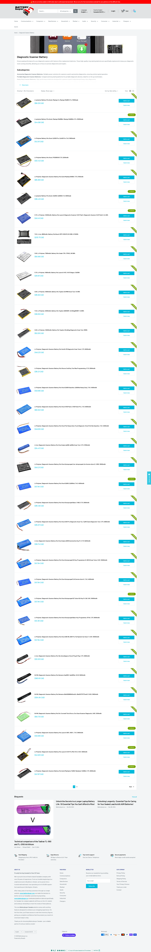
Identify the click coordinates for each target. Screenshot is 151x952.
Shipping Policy (121, 878)
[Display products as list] (130, 91)
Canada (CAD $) (29, 931)
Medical (75, 21)
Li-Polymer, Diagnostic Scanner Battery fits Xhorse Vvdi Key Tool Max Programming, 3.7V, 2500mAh (65, 368)
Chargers (126, 21)
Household (64, 21)
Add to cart (126, 101)
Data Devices (52, 21)
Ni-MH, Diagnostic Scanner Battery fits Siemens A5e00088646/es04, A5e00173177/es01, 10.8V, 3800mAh (66, 694)
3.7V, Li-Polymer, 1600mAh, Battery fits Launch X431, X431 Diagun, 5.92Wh (57, 272)
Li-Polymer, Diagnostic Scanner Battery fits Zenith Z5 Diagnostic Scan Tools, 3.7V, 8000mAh (63, 349)
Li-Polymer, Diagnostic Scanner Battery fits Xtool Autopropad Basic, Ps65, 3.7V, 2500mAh (62, 502)
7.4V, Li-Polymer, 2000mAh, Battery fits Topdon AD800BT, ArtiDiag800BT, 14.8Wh (59, 311)
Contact (119, 890)
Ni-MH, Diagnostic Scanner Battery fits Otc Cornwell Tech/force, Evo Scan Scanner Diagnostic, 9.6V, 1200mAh (68, 713)
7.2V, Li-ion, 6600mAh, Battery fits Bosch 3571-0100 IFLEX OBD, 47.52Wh (56, 234)
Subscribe (92, 886)
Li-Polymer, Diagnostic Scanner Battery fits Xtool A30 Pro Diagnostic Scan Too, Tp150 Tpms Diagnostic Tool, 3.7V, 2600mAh (72, 521)
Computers (39, 21)
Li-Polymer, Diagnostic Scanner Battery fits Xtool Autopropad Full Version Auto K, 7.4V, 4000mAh (64, 579)
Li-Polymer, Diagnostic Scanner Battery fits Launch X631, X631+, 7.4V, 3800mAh (59, 732)
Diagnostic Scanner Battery (26, 32)
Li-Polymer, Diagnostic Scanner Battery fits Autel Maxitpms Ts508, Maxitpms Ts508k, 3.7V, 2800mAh (65, 771)
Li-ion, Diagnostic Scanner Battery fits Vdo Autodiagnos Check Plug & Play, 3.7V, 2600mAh (62, 656)
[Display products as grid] (133, 91)
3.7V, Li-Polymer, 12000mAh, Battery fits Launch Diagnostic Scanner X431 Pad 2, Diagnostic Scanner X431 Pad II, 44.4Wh (71, 215)
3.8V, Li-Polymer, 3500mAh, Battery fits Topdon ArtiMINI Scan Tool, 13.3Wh (57, 291)
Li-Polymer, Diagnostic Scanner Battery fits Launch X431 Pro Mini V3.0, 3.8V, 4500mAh (61, 752)
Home (16, 21)
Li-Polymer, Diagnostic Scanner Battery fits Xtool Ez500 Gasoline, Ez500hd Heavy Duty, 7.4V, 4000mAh (66, 387)
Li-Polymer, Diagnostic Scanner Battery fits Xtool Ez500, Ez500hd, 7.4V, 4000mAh (59, 483)
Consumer (104, 21)
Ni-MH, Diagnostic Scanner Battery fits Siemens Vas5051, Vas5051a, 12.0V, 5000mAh (60, 675)
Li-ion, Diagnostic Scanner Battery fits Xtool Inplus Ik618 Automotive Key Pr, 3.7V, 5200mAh (62, 541)
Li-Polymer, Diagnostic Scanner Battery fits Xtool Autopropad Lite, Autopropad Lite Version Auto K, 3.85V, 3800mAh (70, 464)
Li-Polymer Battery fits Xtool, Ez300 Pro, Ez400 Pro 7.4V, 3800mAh (55, 138)
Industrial (115, 21)
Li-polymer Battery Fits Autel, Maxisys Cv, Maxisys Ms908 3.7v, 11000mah (56, 100)
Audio (84, 21)
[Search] (75, 11)
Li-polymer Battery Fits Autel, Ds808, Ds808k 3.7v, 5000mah (53, 196)
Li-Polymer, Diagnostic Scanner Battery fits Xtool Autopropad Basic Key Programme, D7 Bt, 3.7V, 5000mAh (67, 617)
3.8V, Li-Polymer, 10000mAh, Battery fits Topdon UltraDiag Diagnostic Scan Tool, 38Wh (61, 330)
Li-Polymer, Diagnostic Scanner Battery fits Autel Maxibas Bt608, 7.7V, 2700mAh (59, 176)
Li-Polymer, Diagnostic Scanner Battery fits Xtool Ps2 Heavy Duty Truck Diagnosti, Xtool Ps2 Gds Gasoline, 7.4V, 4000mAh (72, 426)
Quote (16, 27)
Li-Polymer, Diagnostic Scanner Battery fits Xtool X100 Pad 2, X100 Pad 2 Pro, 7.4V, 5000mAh (63, 406)
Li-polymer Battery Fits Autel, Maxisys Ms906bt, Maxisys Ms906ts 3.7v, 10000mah (59, 119)
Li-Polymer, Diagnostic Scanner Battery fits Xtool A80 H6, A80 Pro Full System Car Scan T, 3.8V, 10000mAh (67, 637)
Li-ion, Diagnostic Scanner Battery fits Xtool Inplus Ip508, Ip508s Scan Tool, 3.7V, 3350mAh (62, 445)
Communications (26, 21)
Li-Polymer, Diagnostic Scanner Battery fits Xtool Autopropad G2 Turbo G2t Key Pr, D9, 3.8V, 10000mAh (66, 598)
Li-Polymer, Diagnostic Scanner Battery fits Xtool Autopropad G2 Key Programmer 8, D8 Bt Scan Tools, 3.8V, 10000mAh (71, 560)
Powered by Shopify (19, 938)
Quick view (126, 105)
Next (130, 786)
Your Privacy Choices (123, 884)
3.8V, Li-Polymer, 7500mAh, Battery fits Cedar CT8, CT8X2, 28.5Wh (55, 253)
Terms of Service (122, 881)
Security (93, 21)
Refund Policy (121, 876)
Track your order (122, 887)
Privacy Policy (121, 873)
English (17, 931)
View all (134, 797)
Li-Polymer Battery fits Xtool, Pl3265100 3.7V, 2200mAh (52, 157)
